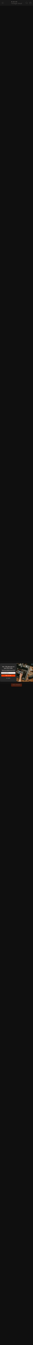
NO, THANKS (8, 678)
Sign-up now (8, 675)
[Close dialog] (32, 664)
